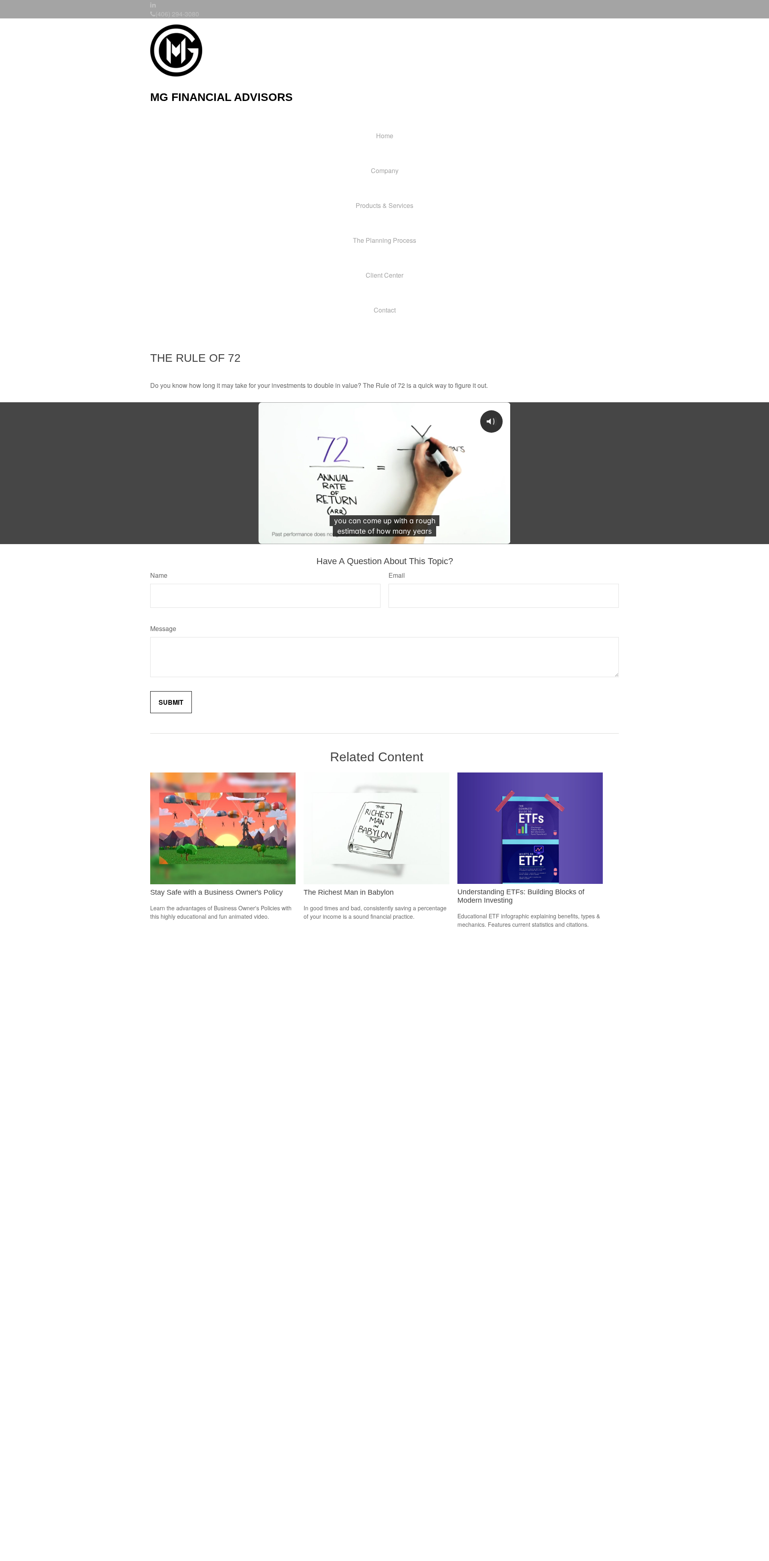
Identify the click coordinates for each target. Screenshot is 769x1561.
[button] (384, 170)
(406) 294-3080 (177, 13)
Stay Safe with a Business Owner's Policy (216, 892)
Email (397, 575)
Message (163, 628)
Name (158, 575)
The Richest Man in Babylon (349, 892)
